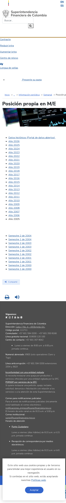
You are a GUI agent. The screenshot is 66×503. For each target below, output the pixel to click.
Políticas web (38, 480)
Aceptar (34, 490)
